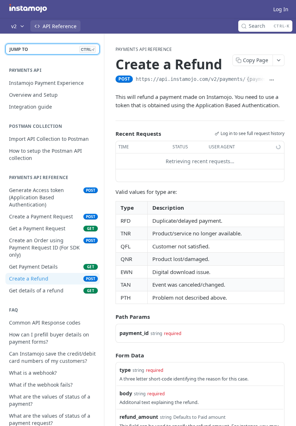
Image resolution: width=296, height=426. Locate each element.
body (125, 393)
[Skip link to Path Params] (110, 316)
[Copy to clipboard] (281, 79)
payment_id (134, 333)
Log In (280, 9)
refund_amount (138, 416)
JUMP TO (51, 49)
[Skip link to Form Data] (110, 355)
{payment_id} (264, 79)
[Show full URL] (271, 79)
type (125, 369)
